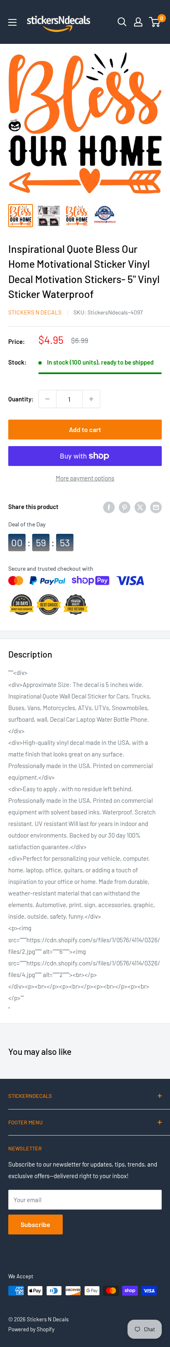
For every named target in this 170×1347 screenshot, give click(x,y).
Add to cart (85, 429)
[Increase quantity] (91, 399)
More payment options (85, 478)
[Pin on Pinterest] (124, 506)
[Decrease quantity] (47, 399)
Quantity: (20, 399)
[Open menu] (12, 22)
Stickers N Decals (34, 312)
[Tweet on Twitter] (140, 506)
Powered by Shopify (31, 1329)
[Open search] (122, 21)
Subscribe (35, 1224)
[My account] (138, 21)
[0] (155, 22)
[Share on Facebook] (109, 506)
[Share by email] (156, 506)
